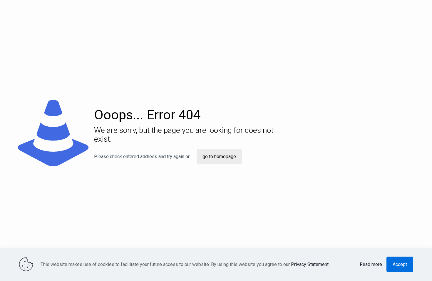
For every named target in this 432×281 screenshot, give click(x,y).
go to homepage (219, 156)
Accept (400, 264)
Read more (371, 264)
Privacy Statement (310, 264)
